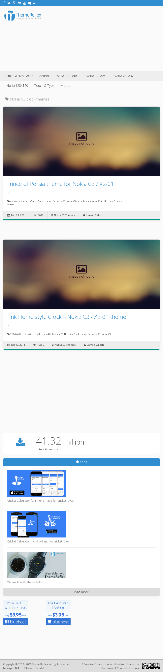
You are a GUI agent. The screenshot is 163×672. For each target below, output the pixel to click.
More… (65, 85)
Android (44, 76)
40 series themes (37, 334)
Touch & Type (44, 85)
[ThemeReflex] (22, 21)
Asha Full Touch (68, 76)
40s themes (54, 334)
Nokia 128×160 (17, 85)
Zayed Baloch (95, 344)
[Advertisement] (102, 38)
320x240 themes (18, 334)
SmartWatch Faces (19, 76)
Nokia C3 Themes (64, 215)
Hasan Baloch (94, 215)
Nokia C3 (106, 334)
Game (33, 201)
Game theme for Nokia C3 (52, 201)
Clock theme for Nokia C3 (87, 334)
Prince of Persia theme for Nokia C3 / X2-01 (60, 183)
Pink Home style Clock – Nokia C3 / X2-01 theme (66, 316)
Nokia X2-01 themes (102, 201)
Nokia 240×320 (124, 76)
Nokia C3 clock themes (79, 201)
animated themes (19, 201)
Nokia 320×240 (96, 76)
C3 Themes (67, 334)
